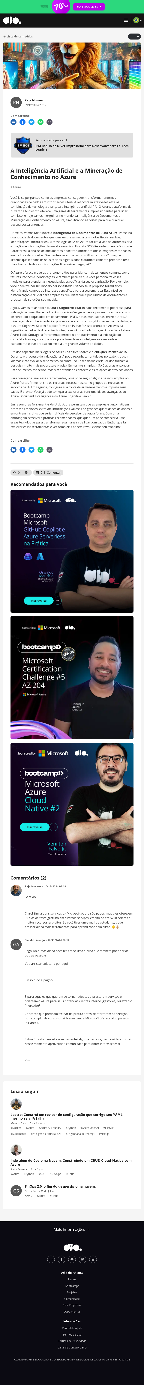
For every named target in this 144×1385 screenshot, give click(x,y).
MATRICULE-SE (87, 7)
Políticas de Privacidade (72, 1341)
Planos (72, 1279)
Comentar (54, 472)
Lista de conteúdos (20, 36)
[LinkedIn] (13, 122)
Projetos (72, 1292)
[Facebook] (23, 122)
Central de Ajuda (72, 1328)
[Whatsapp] (41, 122)
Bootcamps (72, 1286)
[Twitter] (31, 122)
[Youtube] (72, 1259)
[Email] (49, 122)
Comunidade (72, 1299)
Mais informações (69, 1229)
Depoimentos (72, 1311)
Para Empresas (72, 1305)
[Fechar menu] (126, 20)
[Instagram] (93, 1259)
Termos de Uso (72, 1334)
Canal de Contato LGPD (72, 1347)
